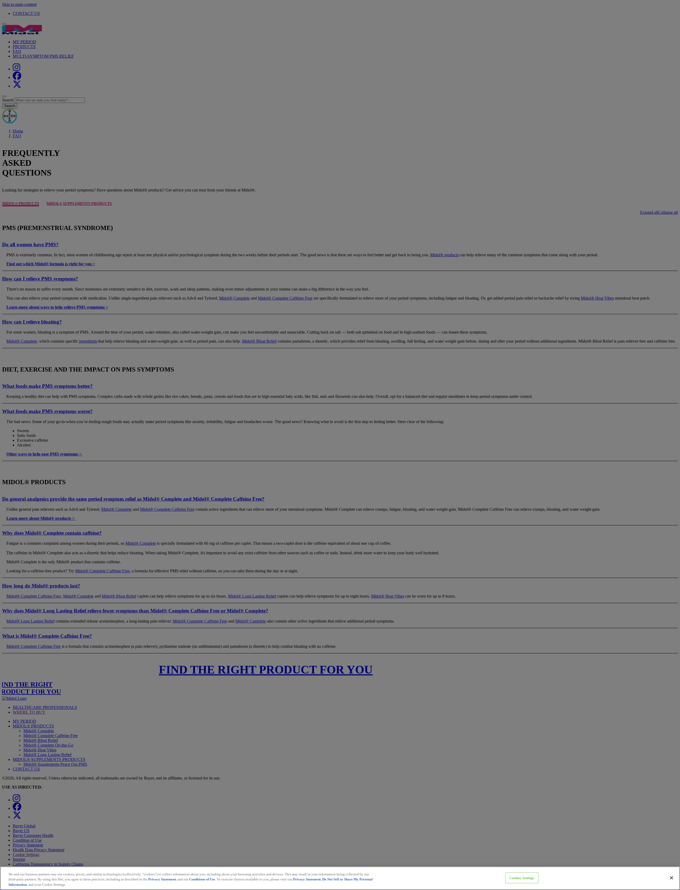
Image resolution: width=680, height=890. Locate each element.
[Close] (671, 878)
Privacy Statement (162, 880)
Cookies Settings (521, 878)
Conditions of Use (202, 880)
